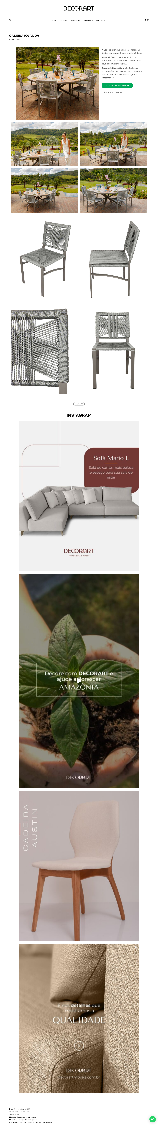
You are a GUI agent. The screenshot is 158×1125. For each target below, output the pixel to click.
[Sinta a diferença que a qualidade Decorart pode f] (79, 1019)
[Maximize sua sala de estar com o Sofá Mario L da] (79, 496)
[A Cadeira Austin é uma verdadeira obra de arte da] (79, 866)
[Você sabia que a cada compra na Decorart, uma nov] (79, 681)
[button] (113, 92)
